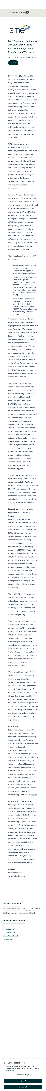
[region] (23, 1075)
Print (5, 926)
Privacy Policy (9, 1070)
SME (35, 57)
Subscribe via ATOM (11, 936)
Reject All (23, 1081)
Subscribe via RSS (10, 933)
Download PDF (9, 929)
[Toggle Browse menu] (38, 12)
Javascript (7, 939)
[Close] (42, 1063)
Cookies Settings (23, 1075)
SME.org (34, 795)
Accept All (23, 1087)
